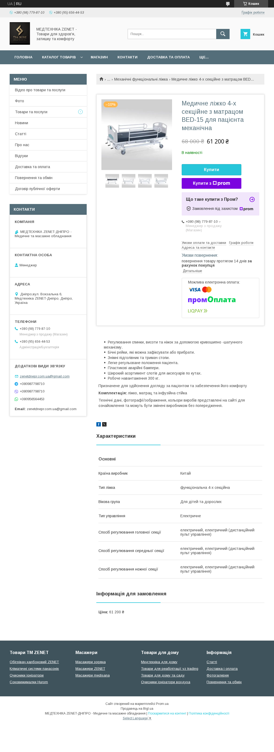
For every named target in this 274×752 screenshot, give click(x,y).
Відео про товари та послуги (40, 90)
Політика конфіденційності (209, 713)
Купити (211, 169)
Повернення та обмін (33, 178)
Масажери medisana (92, 675)
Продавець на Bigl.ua (137, 709)
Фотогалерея (218, 675)
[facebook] (98, 425)
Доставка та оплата (168, 57)
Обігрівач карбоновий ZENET (34, 662)
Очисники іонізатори (27, 675)
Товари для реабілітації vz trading (169, 669)
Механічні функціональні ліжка (141, 79)
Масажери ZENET (90, 669)
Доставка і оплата (222, 669)
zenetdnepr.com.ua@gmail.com (45, 376)
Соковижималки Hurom (29, 682)
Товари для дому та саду (163, 675)
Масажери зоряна (90, 662)
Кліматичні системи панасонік (34, 669)
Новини (21, 123)
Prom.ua (162, 704)
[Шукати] (223, 34)
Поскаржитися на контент (167, 713)
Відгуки (21, 156)
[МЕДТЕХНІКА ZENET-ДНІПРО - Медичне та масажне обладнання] (20, 43)
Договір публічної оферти (37, 189)
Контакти (127, 57)
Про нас (22, 145)
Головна (23, 57)
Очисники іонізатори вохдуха (165, 682)
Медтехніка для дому (159, 662)
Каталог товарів (59, 57)
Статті (20, 134)
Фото (19, 101)
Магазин (99, 57)
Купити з (202, 183)
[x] (104, 425)
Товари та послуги (31, 112)
